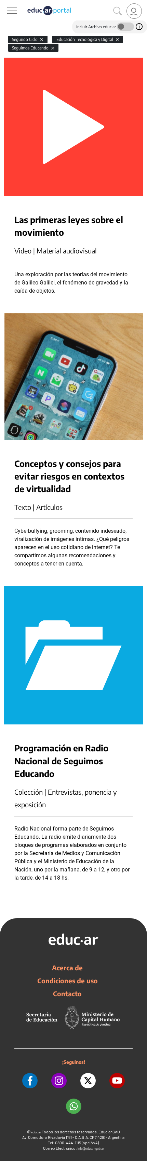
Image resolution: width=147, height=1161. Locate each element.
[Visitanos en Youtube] (117, 1081)
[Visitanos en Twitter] (88, 1081)
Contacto (67, 993)
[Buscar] (117, 11)
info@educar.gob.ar (91, 1148)
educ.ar (36, 1132)
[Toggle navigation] (6, 3)
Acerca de (67, 968)
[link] (134, 11)
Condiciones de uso (67, 980)
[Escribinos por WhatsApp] (73, 1106)
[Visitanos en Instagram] (59, 1081)
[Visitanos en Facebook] (30, 1081)
